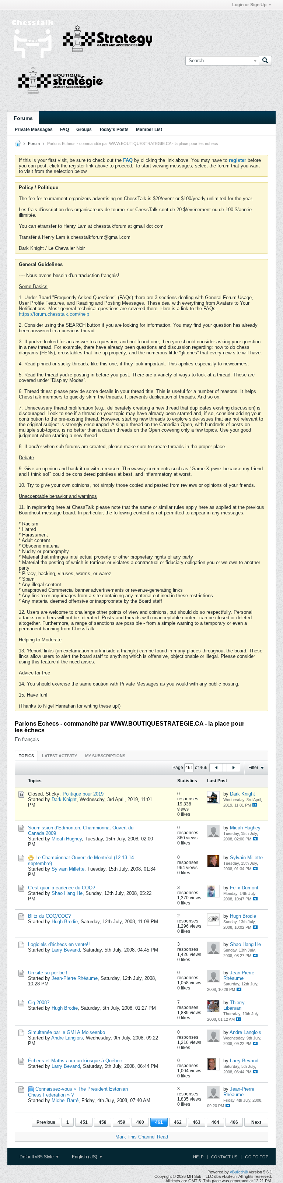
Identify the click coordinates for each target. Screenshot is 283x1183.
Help (198, 1157)
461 (159, 1122)
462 (178, 1122)
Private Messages (34, 129)
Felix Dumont (244, 887)
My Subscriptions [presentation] (105, 756)
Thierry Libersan (234, 1005)
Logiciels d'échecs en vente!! (59, 944)
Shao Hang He (67, 893)
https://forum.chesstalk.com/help (54, 314)
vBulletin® (239, 1172)
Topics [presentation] (26, 756)
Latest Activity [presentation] (59, 756)
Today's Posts (114, 129)
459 (121, 1122)
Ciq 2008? (38, 1002)
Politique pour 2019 (83, 794)
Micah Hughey (67, 839)
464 (215, 1122)
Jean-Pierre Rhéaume (75, 978)
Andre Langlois (67, 1038)
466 (234, 1122)
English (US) (85, 1156)
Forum (34, 143)
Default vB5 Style (37, 1156)
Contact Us (224, 1157)
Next (256, 1122)
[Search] (265, 60)
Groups (84, 129)
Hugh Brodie (65, 921)
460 (140, 1122)
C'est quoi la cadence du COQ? (61, 887)
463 (196, 1122)
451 (84, 1122)
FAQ (64, 129)
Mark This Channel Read (141, 1137)
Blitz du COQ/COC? (49, 916)
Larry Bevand (66, 950)
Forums (23, 118)
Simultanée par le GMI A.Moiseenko (66, 1032)
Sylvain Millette (68, 869)
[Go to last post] (254, 805)
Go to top (256, 1157)
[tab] (26, 756)
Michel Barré (65, 1100)
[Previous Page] (216, 768)
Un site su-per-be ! (47, 972)
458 (102, 1122)
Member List (149, 129)
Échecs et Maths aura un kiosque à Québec (75, 1060)
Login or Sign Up (249, 4)
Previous (45, 1122)
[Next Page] (233, 768)
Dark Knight (64, 799)
